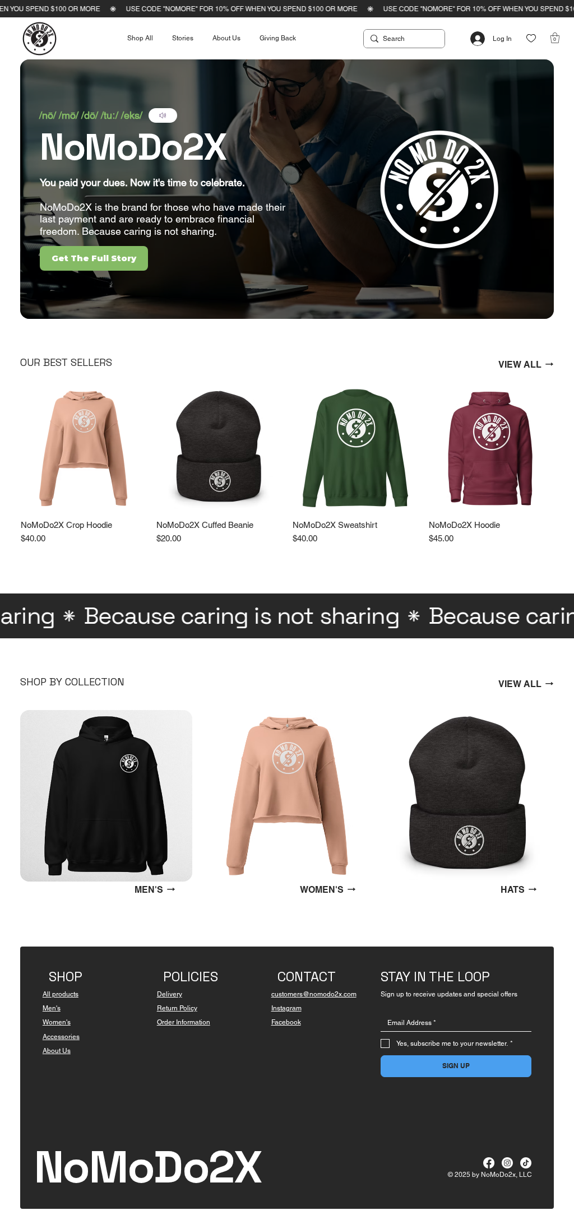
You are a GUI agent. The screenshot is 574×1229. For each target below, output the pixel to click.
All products (60, 994)
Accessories (61, 1037)
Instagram (286, 1008)
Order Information (183, 1022)
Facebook (286, 1022)
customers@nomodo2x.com (314, 994)
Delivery (169, 994)
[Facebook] (488, 1162)
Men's (52, 1008)
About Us (57, 1051)
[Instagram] (507, 1162)
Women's (57, 1022)
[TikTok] (525, 1162)
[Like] (531, 38)
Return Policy (177, 1008)
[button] (554, 38)
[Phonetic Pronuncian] (163, 115)
